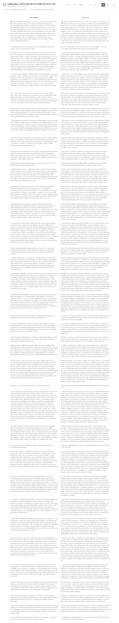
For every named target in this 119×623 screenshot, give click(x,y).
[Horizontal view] (103, 5)
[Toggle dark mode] (114, 5)
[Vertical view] (107, 5)
